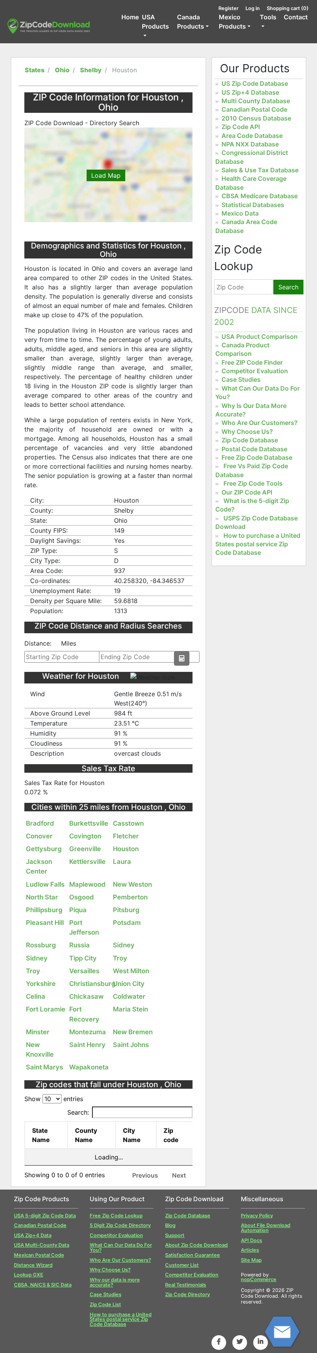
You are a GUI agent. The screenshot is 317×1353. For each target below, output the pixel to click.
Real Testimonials (185, 1285)
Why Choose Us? (247, 431)
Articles (250, 1250)
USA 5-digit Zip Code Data (45, 1216)
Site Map (251, 1260)
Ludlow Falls (45, 884)
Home (130, 17)
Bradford (40, 823)
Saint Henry (87, 1045)
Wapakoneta (89, 1067)
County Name (86, 1135)
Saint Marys (44, 1067)
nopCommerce (258, 1279)
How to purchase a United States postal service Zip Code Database (257, 544)
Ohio (62, 70)
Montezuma (87, 1032)
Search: (78, 1112)
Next (179, 1175)
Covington (85, 836)
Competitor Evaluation (255, 371)
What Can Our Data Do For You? (121, 1247)
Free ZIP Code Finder (252, 362)
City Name (132, 1135)
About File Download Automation (265, 1227)
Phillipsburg (44, 910)
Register (228, 8)
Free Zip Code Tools (253, 483)
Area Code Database (252, 135)
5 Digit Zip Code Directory (120, 1225)
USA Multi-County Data (41, 1245)
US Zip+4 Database (250, 92)
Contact (296, 17)
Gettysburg (44, 849)
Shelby (91, 70)
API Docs (251, 1240)
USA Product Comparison (260, 336)
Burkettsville (88, 823)
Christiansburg (92, 984)
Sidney (124, 945)
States (34, 70)
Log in (252, 8)
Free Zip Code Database (257, 457)
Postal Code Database (254, 449)
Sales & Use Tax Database (260, 170)
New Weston (132, 884)
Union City (129, 984)
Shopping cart (287, 8)
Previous (145, 1175)
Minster (37, 1032)
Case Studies (241, 379)
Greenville (85, 849)
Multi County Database (256, 101)
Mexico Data (240, 213)
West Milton (131, 971)
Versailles (84, 971)
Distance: (37, 643)
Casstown (128, 823)
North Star (42, 897)
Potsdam (127, 922)
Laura (122, 861)
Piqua (78, 910)
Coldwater (129, 996)
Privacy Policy (257, 1216)
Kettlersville (87, 861)
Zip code (171, 1135)
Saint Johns (131, 1045)
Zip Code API (241, 127)
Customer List (182, 1265)
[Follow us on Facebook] (218, 1341)
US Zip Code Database (255, 83)
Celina (35, 996)
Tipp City (83, 958)
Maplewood (87, 884)
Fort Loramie (45, 1009)
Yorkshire (41, 984)
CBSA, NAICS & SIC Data (43, 1285)
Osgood (81, 897)
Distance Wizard (33, 1265)
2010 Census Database (256, 118)
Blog (170, 1225)
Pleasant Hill (45, 922)
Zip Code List (105, 1304)
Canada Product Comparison (242, 349)
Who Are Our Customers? (260, 423)
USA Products (155, 21)
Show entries (53, 1099)
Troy (120, 958)
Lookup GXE (28, 1275)
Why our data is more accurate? (115, 1282)
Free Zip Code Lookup (116, 1216)
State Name (41, 1135)
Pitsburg (126, 910)
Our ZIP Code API (247, 492)
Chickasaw (86, 996)
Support (174, 1235)
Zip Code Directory (187, 1294)
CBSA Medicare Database (260, 196)
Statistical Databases (253, 205)
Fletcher (126, 836)
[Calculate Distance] (181, 658)
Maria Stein (130, 1009)
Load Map (106, 175)
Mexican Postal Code (39, 1255)
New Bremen (133, 1032)
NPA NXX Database (250, 144)
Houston (126, 849)
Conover (39, 836)
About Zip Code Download (196, 1245)
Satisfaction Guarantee (192, 1255)
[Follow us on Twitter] (239, 1341)
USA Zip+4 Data (32, 1235)
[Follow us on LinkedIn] (260, 1341)
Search (288, 287)
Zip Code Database (250, 440)
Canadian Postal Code (254, 109)
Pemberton (130, 897)
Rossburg (41, 945)
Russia (79, 945)
